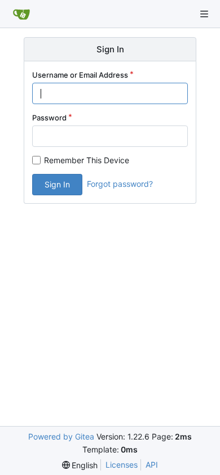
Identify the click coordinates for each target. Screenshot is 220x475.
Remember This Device (86, 160)
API (152, 464)
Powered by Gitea (61, 436)
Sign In (57, 184)
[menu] (80, 465)
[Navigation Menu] (204, 14)
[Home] (21, 14)
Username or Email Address (80, 74)
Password (49, 117)
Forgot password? (120, 184)
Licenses (121, 464)
